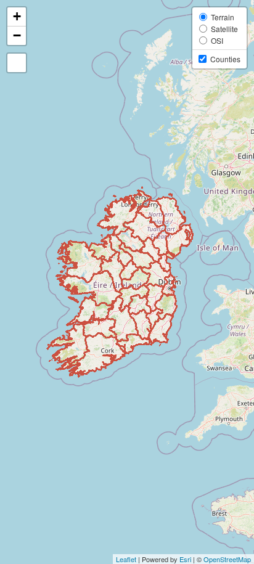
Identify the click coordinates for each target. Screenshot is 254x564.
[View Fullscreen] (16, 63)
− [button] (17, 35)
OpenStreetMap (227, 559)
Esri (185, 559)
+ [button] (17, 16)
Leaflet (126, 559)
